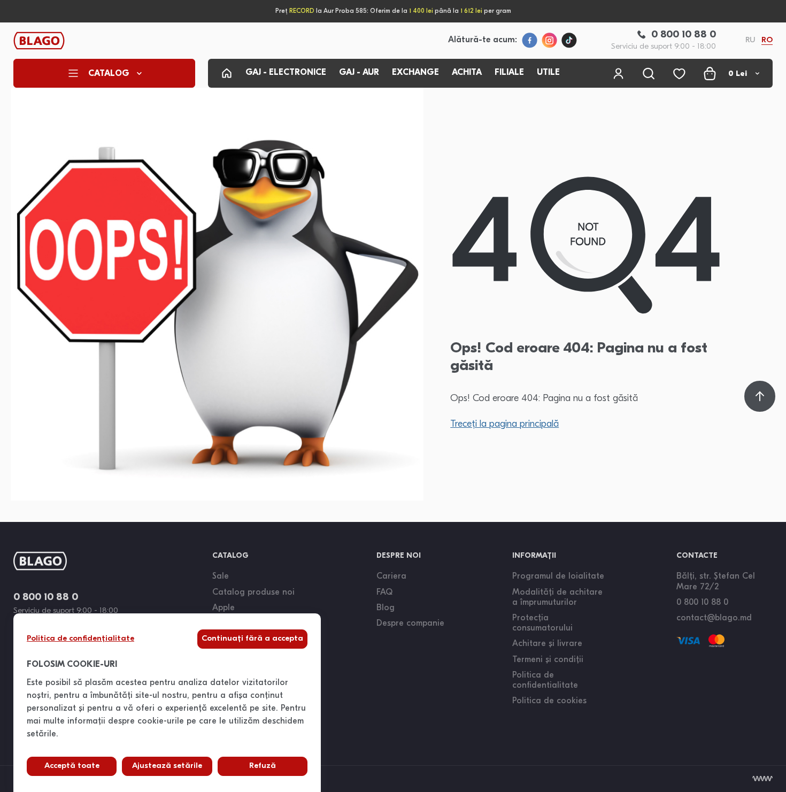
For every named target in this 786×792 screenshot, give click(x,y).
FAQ (384, 592)
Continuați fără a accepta (252, 639)
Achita (467, 72)
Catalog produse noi (253, 592)
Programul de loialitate (558, 576)
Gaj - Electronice (285, 72)
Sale (220, 576)
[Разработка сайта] (762, 778)
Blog (385, 608)
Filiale (509, 72)
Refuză (262, 766)
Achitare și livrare (547, 644)
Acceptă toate (71, 766)
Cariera (391, 576)
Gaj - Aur (359, 72)
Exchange (415, 72)
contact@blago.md (714, 618)
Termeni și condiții (547, 660)
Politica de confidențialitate (80, 639)
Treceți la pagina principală (504, 424)
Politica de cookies (549, 701)
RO (767, 40)
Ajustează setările (167, 766)
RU (750, 40)
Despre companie (410, 623)
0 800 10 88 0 (45, 598)
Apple (223, 608)
